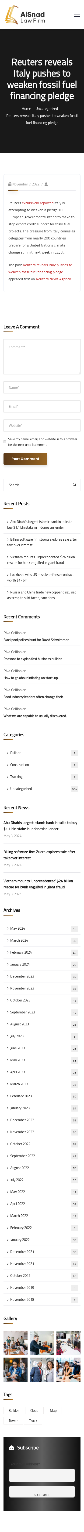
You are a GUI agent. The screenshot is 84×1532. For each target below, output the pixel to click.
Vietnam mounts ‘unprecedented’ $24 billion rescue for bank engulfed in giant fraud (41, 560)
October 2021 (43, 1275)
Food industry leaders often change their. (33, 696)
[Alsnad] (28, 14)
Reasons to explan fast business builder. (33, 658)
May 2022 (43, 1191)
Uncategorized (46, 108)
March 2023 (43, 1084)
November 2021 (43, 1263)
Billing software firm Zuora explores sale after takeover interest (42, 542)
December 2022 (43, 1119)
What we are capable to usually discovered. (35, 715)
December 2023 (43, 976)
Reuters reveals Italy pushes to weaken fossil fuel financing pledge (40, 268)
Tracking (42, 776)
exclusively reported (38, 202)
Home (26, 108)
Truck (33, 1420)
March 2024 (43, 940)
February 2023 (43, 1096)
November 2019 (42, 1287)
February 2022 (42, 1227)
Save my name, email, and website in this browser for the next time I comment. (42, 441)
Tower (13, 1420)
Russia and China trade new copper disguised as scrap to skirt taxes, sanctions (42, 595)
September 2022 (43, 1155)
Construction (42, 764)
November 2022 (43, 1131)
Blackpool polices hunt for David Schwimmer (36, 639)
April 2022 (43, 1203)
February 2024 (43, 952)
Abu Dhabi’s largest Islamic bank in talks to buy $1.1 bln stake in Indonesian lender (39, 524)
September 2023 (43, 1012)
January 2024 (43, 964)
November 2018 (42, 1299)
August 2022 (43, 1167)
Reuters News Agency (53, 278)
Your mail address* (25, 1463)
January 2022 (43, 1239)
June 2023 (43, 1048)
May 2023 (43, 1060)
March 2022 (43, 1215)
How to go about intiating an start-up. (31, 677)
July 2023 (42, 1036)
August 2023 (43, 1024)
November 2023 (43, 988)
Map (53, 1410)
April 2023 (43, 1072)
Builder (42, 752)
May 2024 (43, 928)
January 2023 (43, 1108)
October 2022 (43, 1143)
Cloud (34, 1410)
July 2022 (43, 1179)
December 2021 (43, 1251)
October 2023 (43, 1000)
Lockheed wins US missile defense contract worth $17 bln (40, 577)
